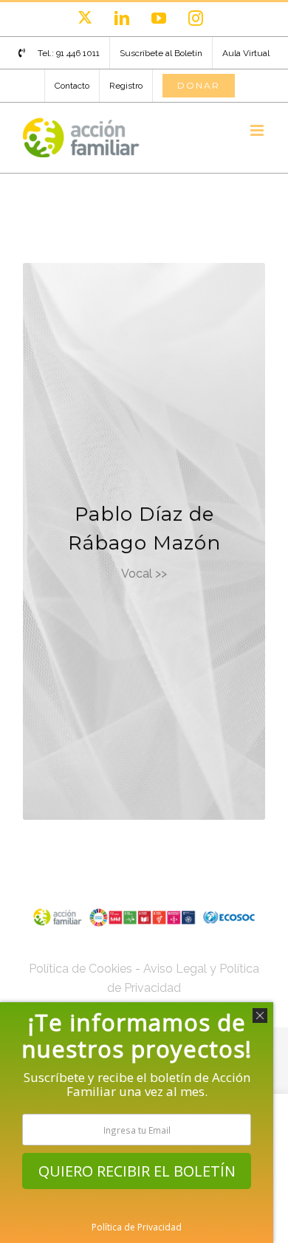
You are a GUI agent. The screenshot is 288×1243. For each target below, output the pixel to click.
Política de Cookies (80, 969)
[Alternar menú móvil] (258, 130)
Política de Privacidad (137, 1227)
